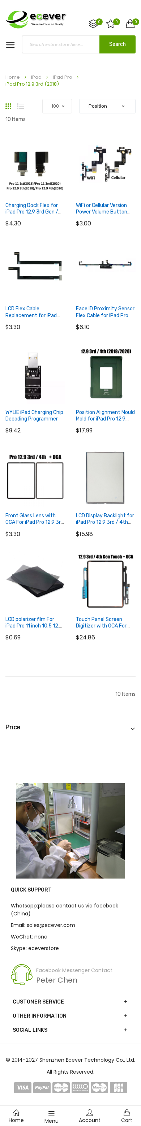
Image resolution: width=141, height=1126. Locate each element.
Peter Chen (56, 980)
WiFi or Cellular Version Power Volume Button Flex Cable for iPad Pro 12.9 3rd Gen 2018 (102, 215)
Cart (126, 1120)
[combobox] (79, 44)
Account (90, 1120)
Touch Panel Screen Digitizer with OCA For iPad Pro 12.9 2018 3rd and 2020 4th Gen (102, 629)
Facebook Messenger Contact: (75, 970)
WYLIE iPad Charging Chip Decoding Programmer (34, 415)
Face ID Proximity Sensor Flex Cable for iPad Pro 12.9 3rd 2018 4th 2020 (105, 315)
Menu (51, 1121)
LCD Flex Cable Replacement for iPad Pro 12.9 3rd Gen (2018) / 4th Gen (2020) (34, 319)
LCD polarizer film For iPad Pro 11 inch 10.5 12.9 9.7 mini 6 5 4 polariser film (33, 629)
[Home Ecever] (36, 19)
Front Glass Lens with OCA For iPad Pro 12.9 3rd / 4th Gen (34, 522)
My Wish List (116, 22)
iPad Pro (63, 77)
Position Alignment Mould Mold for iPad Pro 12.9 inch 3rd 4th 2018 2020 (105, 418)
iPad (37, 77)
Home (13, 77)
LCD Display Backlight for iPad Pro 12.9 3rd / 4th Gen (105, 522)
